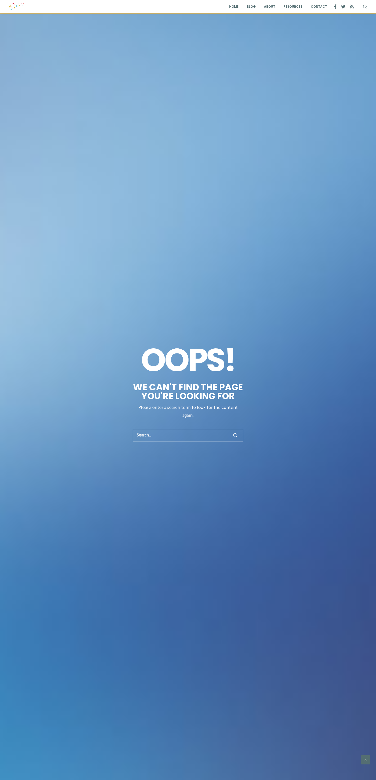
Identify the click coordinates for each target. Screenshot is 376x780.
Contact (319, 6)
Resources (293, 6)
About (269, 6)
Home (234, 6)
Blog (251, 6)
